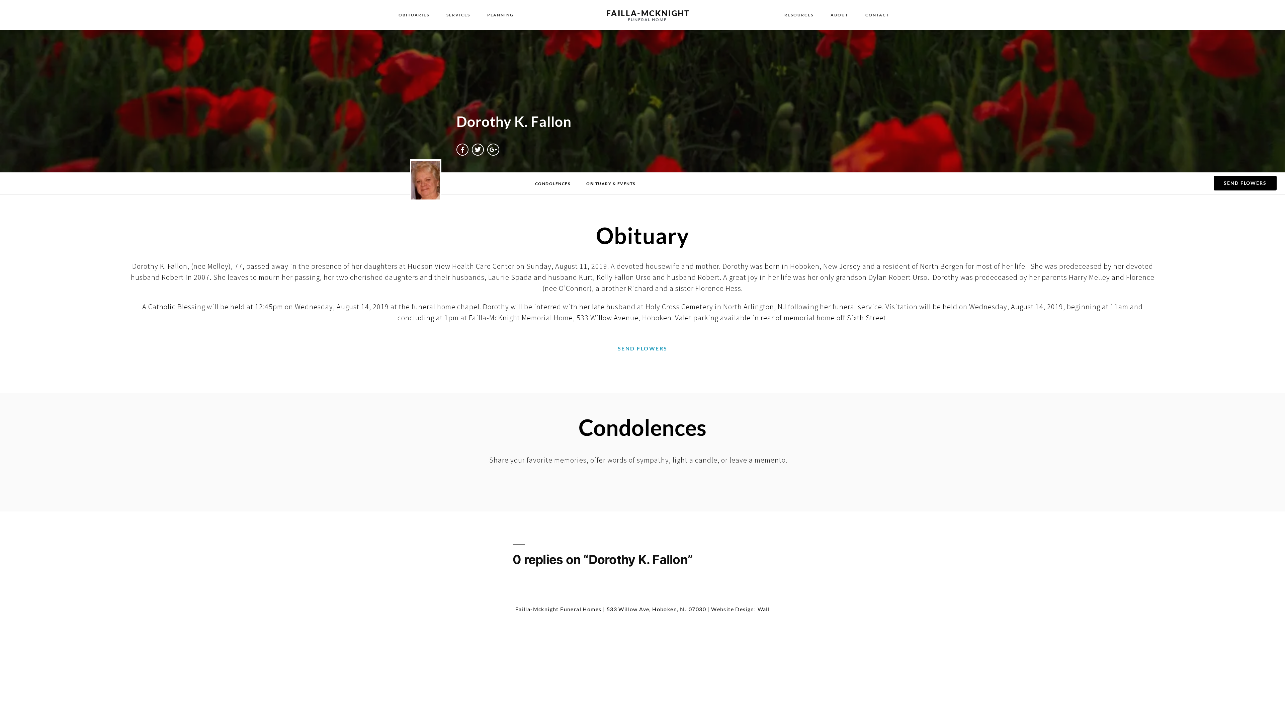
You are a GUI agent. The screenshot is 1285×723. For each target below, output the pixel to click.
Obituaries (414, 14)
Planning (500, 14)
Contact (877, 14)
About (839, 14)
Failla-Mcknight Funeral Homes (558, 609)
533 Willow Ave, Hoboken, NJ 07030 (656, 609)
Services (458, 14)
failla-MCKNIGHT (648, 13)
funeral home (647, 19)
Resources (798, 14)
